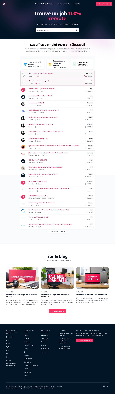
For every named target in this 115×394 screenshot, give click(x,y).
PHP (7, 340)
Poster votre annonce (104, 4)
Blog (42, 342)
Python (8, 347)
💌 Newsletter (45, 335)
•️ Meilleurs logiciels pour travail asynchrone (65, 341)
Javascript (9, 337)
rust (92, 95)
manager (90, 117)
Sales (25, 375)
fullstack (91, 131)
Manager (27, 338)
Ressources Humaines (31, 365)
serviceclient (89, 73)
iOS (7, 357)
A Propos (44, 345)
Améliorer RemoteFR (63, 4)
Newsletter (76, 4)
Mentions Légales (42, 386)
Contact (43, 352)
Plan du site (45, 349)
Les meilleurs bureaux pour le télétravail (91, 295)
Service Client (28, 372)
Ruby (8, 343)
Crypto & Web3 (28, 345)
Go (7, 354)
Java (7, 350)
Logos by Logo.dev (56, 386)
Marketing (27, 342)
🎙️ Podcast (44, 338)
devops (91, 160)
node (91, 88)
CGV (34, 386)
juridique (90, 145)
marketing (90, 153)
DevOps (26, 355)
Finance (26, 379)
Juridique (27, 369)
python (91, 138)
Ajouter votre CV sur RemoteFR (44, 4)
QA (25, 352)
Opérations (27, 362)
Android (8, 360)
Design (26, 349)
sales (91, 110)
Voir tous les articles (57, 311)
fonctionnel (90, 103)
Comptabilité (28, 359)
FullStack (26, 335)
